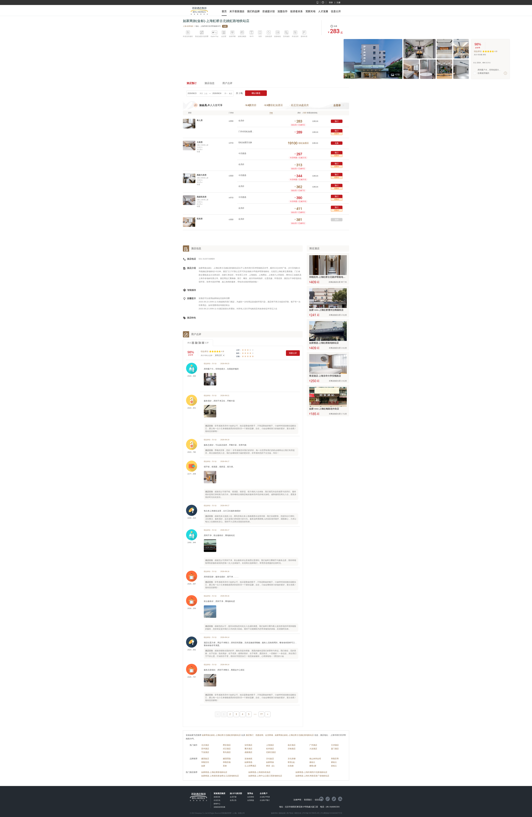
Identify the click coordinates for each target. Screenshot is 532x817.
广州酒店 (313, 745)
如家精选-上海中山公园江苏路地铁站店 (265, 776)
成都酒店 (248, 752)
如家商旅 (270, 762)
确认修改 (256, 93)
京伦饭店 (270, 758)
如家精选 (248, 762)
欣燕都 (291, 766)
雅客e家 (312, 766)
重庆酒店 (248, 749)
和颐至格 (227, 762)
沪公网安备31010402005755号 (331, 813)
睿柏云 (334, 762)
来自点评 (198, 343)
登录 (331, 2)
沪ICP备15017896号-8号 (310, 813)
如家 (203, 766)
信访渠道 (319, 800)
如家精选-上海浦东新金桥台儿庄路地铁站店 (220, 776)
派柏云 (334, 766)
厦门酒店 (335, 749)
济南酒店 (292, 749)
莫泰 (225, 766)
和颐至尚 (205, 762)
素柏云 (312, 762)
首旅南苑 (248, 758)
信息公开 (336, 11)
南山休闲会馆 (315, 758)
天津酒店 (335, 745)
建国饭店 (205, 758)
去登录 (337, 105)
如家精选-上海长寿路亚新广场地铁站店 (312, 776)
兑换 (337, 143)
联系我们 (308, 800)
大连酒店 (313, 749)
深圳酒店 (248, 745)
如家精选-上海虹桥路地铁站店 (214, 772)
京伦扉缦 (292, 758)
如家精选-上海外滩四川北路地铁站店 (311, 772)
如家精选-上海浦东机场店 (259, 772)
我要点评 (293, 353)
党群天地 (310, 11)
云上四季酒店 (250, 766)
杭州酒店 (270, 749)
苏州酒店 (205, 749)
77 (261, 714)
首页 (224, 11)
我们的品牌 (253, 11)
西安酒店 (227, 745)
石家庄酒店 (271, 752)
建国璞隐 (227, 758)
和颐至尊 (335, 758)
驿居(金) (291, 762)
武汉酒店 (227, 749)
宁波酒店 (205, 752)
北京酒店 (205, 745)
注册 (338, 2)
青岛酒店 (227, 752)
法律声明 (297, 800)
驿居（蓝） (271, 766)
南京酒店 (292, 745)
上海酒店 (270, 745)
